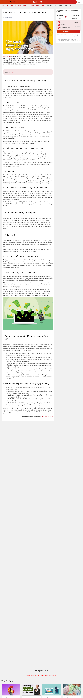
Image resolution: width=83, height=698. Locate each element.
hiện (13, 72)
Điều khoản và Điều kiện (69, 36)
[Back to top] (80, 680)
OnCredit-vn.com (47, 416)
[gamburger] (79, 1)
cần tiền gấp (7, 56)
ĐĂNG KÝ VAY (68, 31)
